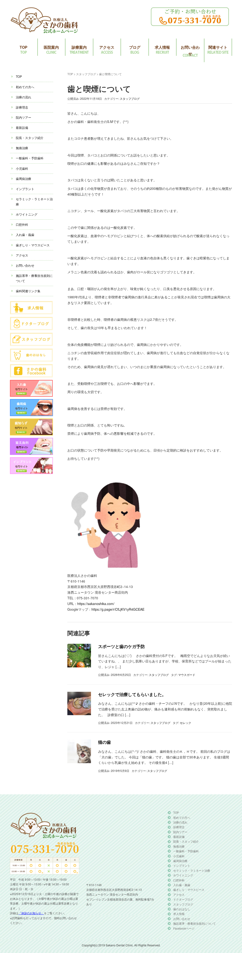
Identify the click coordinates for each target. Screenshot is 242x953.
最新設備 (22, 127)
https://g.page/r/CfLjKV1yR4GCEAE (117, 609)
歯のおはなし (181, 909)
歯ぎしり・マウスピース (33, 245)
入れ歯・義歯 (25, 234)
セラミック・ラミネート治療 (191, 870)
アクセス (106, 47)
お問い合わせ (190, 50)
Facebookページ (183, 928)
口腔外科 (22, 224)
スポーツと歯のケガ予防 (121, 646)
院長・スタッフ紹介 (29, 137)
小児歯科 (22, 168)
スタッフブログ (86, 74)
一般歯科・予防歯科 (29, 158)
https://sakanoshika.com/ (95, 603)
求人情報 (162, 47)
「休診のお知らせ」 (31, 913)
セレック (185, 723)
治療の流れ (23, 97)
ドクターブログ (183, 899)
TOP (23, 47)
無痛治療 (22, 148)
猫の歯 (104, 742)
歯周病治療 (23, 178)
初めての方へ (25, 87)
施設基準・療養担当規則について (194, 923)
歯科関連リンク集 (28, 291)
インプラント (25, 189)
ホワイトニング (26, 214)
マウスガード (186, 675)
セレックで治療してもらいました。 (132, 694)
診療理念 (22, 107)
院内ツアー (23, 117)
